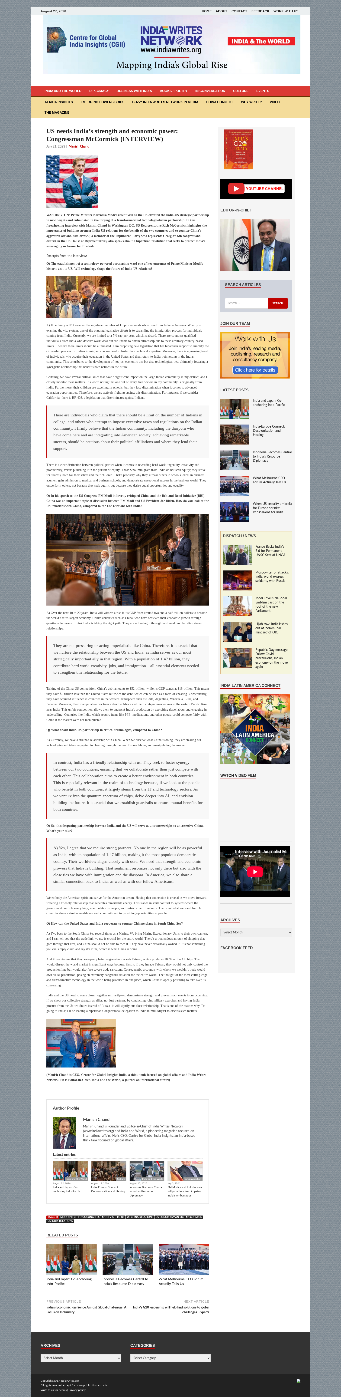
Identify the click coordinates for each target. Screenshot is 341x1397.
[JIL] (298, 1380)
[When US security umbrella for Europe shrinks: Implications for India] (234, 504)
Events (262, 91)
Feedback (260, 11)
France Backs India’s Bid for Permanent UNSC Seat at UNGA (270, 551)
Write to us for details (54, 1390)
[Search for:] (256, 303)
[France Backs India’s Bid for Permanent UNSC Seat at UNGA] (237, 547)
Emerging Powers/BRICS (102, 102)
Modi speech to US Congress (80, 1217)
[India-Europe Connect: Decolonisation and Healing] (234, 426)
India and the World (63, 91)
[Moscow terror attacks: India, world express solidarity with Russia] (237, 572)
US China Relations (140, 1217)
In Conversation (210, 91)
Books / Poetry (173, 91)
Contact (239, 11)
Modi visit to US (113, 1217)
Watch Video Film (238, 776)
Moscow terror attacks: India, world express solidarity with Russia (272, 577)
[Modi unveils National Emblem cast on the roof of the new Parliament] (237, 598)
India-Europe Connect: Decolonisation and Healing (108, 1189)
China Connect (219, 102)
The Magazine (57, 112)
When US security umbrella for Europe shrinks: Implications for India (272, 508)
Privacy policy (77, 1390)
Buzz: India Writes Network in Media (165, 102)
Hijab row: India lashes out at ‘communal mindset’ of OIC (271, 628)
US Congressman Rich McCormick (179, 1217)
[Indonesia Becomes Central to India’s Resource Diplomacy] (128, 1260)
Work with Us (285, 11)
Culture (240, 91)
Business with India (134, 91)
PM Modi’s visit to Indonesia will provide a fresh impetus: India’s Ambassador (184, 1191)
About (221, 11)
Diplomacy (99, 91)
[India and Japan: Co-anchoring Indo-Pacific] (71, 1260)
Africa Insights (59, 102)
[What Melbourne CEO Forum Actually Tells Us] (184, 1260)
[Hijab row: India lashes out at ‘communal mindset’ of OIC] (237, 624)
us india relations (60, 1221)
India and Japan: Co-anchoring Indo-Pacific (66, 1189)
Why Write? (251, 102)
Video (275, 102)
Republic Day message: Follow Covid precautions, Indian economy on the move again (271, 658)
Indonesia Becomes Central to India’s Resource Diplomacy (146, 1191)
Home (207, 11)
